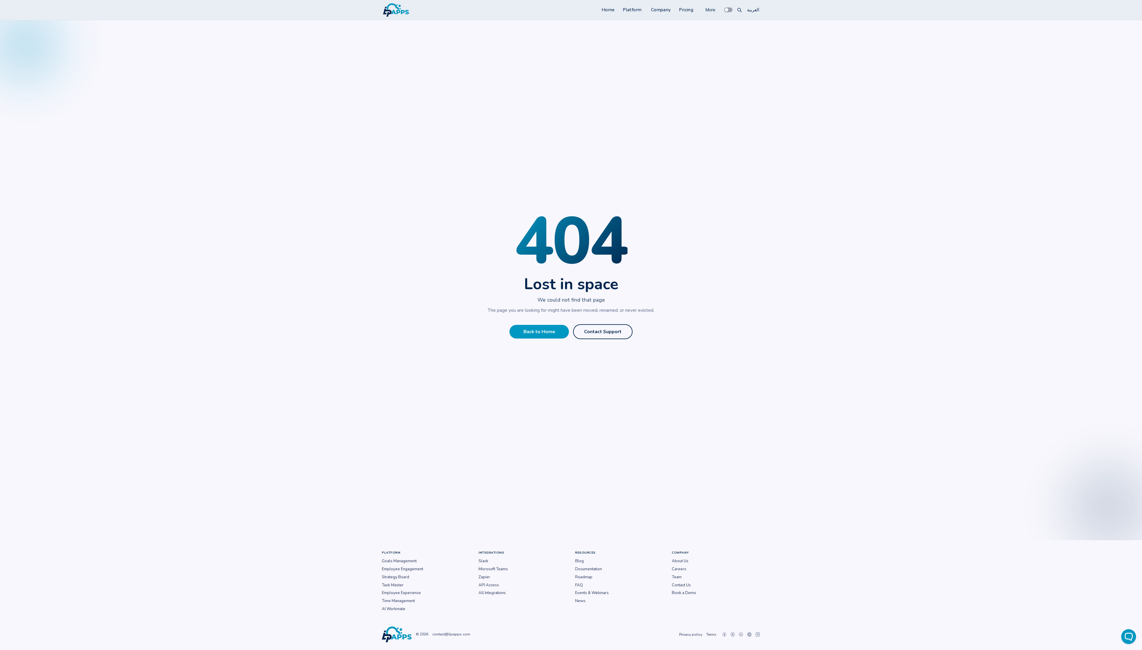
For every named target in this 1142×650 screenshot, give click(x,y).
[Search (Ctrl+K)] (739, 10)
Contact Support (603, 331)
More (710, 9)
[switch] (728, 9)
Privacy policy (690, 634)
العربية (753, 10)
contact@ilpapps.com (451, 634)
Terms (711, 634)
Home (608, 10)
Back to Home (539, 331)
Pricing (686, 10)
